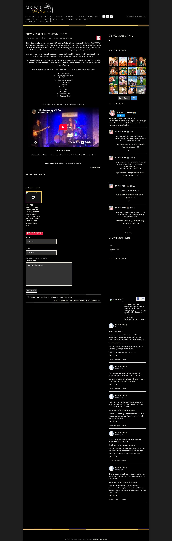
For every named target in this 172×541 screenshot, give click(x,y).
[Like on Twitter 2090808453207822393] (125, 150)
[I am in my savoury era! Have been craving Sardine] (113, 89)
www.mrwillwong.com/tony (118, 343)
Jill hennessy (96, 167)
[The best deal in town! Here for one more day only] (113, 80)
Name (28, 237)
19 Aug (132, 186)
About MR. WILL (46, 22)
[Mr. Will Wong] (116, 300)
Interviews (92, 17)
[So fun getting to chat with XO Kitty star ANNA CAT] (113, 61)
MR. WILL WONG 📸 (122, 131)
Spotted (45, 19)
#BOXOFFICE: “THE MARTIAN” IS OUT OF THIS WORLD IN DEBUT (52, 297)
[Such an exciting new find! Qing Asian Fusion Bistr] (141, 61)
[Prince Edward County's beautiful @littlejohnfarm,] (132, 71)
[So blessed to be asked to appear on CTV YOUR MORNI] (132, 89)
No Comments (67, 38)
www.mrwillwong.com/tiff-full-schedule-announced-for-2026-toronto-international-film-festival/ (127, 380)
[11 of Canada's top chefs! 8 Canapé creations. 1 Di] (141, 71)
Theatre (81, 17)
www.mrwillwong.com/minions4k (125, 445)
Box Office (70, 17)
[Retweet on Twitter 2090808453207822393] (121, 150)
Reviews (59, 17)
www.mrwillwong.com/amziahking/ (126, 482)
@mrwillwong (114, 249)
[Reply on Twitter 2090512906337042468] (117, 179)
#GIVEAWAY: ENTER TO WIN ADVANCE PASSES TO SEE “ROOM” (75, 301)
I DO (65, 150)
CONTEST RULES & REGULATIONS (79, 19)
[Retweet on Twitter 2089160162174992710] (121, 227)
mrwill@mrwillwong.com (99, 539)
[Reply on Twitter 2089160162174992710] (117, 227)
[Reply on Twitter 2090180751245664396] (117, 201)
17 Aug (132, 208)
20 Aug (132, 158)
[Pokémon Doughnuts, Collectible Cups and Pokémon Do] (123, 71)
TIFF (51, 17)
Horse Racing (58, 19)
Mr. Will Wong (121, 324)
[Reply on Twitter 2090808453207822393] (117, 150)
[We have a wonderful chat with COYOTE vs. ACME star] (132, 61)
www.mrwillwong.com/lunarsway (125, 410)
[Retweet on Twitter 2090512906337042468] (121, 179)
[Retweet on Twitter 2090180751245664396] (121, 201)
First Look (30, 17)
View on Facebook (114, 359)
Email (28, 248)
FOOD (28, 19)
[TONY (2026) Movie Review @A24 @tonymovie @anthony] (123, 89)
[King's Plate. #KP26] (141, 80)
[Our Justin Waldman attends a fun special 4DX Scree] (141, 89)
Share (124, 359)
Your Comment (31, 261)
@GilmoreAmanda (130, 166)
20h (131, 131)
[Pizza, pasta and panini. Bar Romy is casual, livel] (123, 61)
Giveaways (42, 17)
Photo (115, 355)
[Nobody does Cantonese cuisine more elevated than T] (113, 71)
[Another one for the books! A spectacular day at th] (132, 80)
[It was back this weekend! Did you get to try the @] (123, 80)
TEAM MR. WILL (31, 22)
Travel (36, 19)
